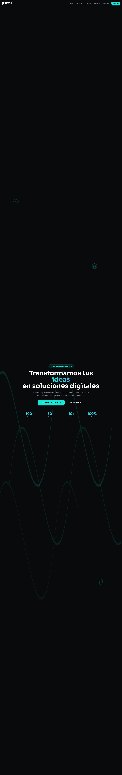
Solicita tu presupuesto (50, 402)
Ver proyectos (75, 402)
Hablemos (116, 3)
